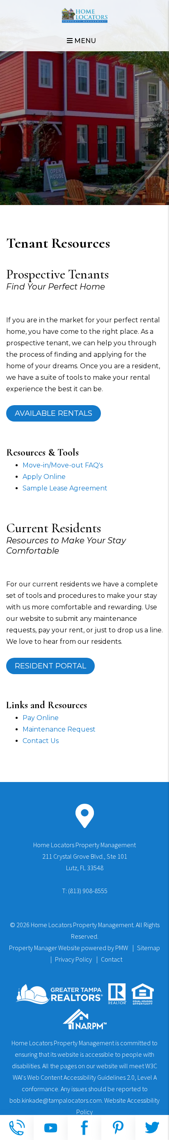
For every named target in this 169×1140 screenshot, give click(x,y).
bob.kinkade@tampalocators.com (55, 1100)
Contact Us (41, 741)
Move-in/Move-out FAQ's (63, 465)
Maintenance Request (59, 729)
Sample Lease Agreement (65, 488)
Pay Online (41, 718)
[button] (17, 1127)
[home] (84, 15)
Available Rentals (53, 413)
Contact (111, 959)
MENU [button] (84, 41)
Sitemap (148, 948)
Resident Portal (50, 665)
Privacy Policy (73, 959)
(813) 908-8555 (87, 891)
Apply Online (44, 477)
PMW (121, 948)
